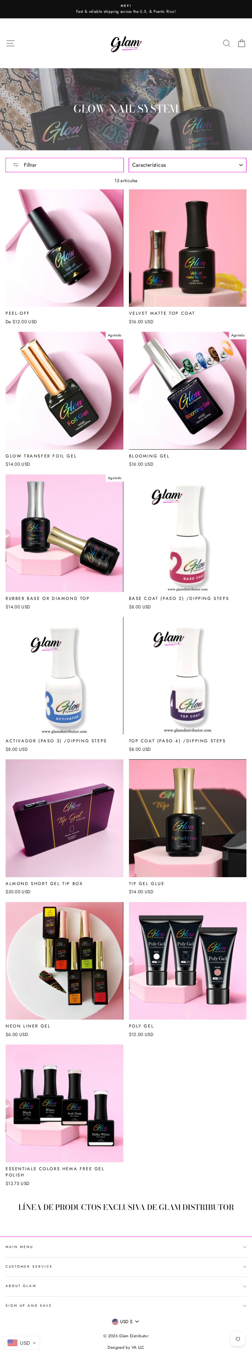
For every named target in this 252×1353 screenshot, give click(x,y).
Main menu (19, 1246)
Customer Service (29, 1266)
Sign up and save (29, 1305)
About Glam (21, 1285)
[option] (126, 9)
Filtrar (29, 165)
